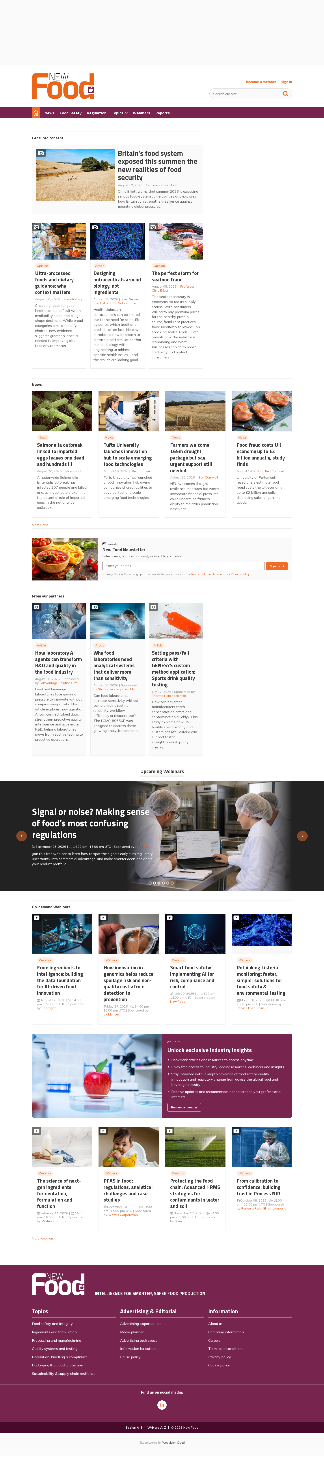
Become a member (261, 81)
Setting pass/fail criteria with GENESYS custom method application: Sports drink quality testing (173, 668)
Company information (226, 1332)
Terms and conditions (225, 1348)
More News (40, 525)
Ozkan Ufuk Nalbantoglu (118, 303)
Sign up (275, 566)
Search (285, 92)
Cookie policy (219, 1365)
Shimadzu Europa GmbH (116, 689)
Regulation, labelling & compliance (60, 1357)
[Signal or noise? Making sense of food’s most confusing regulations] (159, 883)
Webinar (45, 960)
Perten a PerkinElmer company (263, 1208)
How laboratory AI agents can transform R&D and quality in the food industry (58, 662)
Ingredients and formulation (54, 1332)
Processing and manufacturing (56, 1340)
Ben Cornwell (141, 471)
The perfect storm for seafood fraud (175, 276)
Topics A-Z (133, 1428)
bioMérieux (112, 1014)
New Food (73, 471)
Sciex (178, 1221)
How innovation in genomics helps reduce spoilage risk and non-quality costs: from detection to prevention (128, 983)
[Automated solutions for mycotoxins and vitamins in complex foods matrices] (163, 883)
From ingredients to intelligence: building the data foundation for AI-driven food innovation (60, 980)
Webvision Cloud (173, 1442)
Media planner (131, 1332)
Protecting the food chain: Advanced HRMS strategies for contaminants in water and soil (195, 1193)
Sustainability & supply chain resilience (63, 1373)
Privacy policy (219, 1357)
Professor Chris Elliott (161, 185)
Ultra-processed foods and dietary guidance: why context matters (54, 282)
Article (99, 266)
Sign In (286, 81)
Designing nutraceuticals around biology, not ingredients (117, 282)
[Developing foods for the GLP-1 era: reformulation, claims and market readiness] (172, 883)
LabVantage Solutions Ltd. (59, 683)
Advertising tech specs (138, 1340)
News (43, 437)
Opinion (42, 266)
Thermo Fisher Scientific (169, 696)
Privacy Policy (240, 574)
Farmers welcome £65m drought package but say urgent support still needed (191, 457)
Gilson (135, 845)
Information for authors (138, 1348)
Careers (214, 1340)
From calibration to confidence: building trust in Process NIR (259, 1187)
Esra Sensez (131, 299)
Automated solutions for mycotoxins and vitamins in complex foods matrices (85, 821)
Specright (49, 1008)
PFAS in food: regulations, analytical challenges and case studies (128, 1190)
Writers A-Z (156, 1428)
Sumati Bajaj (72, 299)
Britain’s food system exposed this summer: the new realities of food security (157, 165)
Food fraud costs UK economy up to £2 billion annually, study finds (261, 454)
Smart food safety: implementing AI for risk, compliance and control (192, 977)
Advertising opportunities (140, 1323)
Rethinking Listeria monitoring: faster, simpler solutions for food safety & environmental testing (261, 980)
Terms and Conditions (205, 574)
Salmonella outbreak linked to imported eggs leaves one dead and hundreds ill (60, 454)
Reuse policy (130, 1357)
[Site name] (63, 97)
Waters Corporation (56, 1221)
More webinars (43, 1238)
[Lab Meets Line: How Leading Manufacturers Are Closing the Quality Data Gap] (154, 883)
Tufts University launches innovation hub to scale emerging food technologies (128, 454)
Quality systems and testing (54, 1348)
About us (215, 1323)
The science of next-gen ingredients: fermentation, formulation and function (59, 1193)
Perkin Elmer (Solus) (251, 1008)
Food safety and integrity (52, 1323)
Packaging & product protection (57, 1365)
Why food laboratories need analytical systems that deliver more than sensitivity (114, 665)
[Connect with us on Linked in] (162, 1405)
